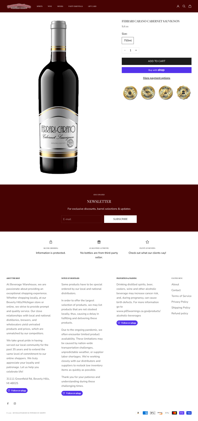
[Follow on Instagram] (14, 403)
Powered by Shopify (38, 413)
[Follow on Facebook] (7, 403)
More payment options (156, 78)
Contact (176, 290)
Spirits (39, 6)
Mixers (60, 6)
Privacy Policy (179, 302)
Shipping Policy (180, 307)
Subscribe (120, 219)
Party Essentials (75, 6)
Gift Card (92, 6)
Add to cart (156, 61)
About (175, 284)
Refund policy (179, 313)
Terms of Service (181, 296)
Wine (50, 6)
